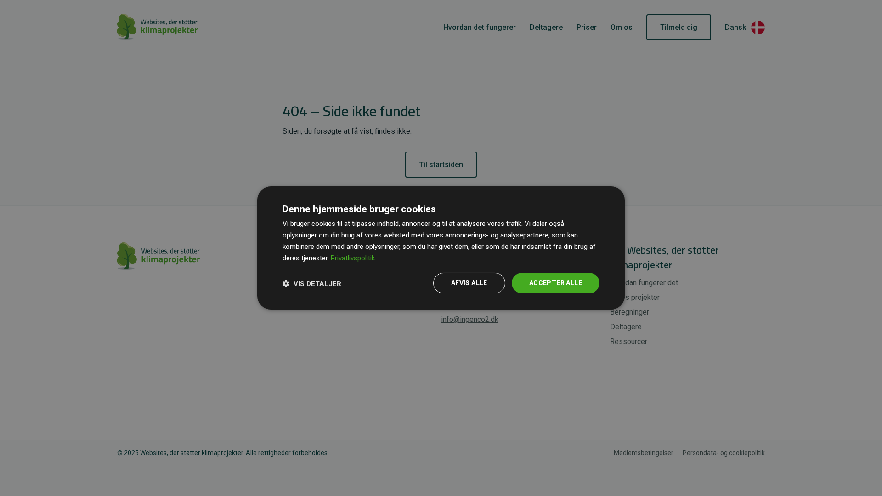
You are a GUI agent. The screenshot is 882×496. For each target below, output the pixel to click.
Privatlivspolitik (353, 258)
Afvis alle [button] (469, 283)
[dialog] (441, 248)
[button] (312, 283)
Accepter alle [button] (555, 283)
